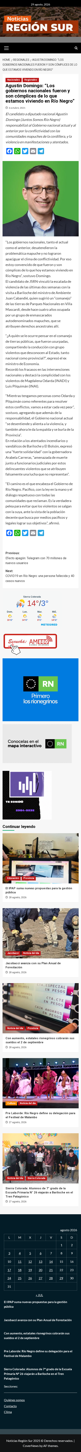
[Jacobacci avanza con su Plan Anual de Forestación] (41, 933)
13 (40, 1261)
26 (30, 1278)
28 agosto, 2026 (18, 897)
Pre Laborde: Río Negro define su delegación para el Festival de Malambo (38, 1353)
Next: (40, 576)
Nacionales (13, 79)
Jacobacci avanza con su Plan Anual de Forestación (38, 1320)
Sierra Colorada (36, 1178)
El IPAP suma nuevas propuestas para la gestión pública (35, 1304)
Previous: (36, 558)
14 (51, 1261)
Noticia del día (31, 953)
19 (30, 1270)
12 (30, 1261)
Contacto (10, 1406)
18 (19, 1270)
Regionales (30, 79)
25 (19, 1278)
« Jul (39, 1295)
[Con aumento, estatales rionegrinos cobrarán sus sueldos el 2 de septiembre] (41, 1008)
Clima (8, 1412)
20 (40, 1270)
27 (40, 1278)
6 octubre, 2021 (17, 107)
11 (19, 1261)
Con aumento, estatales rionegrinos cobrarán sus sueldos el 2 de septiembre (37, 1335)
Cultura (11, 1103)
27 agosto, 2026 (18, 1122)
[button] (6, 47)
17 (9, 1270)
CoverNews (31, 1446)
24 (9, 1278)
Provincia (28, 878)
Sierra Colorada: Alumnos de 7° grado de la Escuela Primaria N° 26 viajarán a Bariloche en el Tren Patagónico (39, 1192)
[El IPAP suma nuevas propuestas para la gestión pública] (41, 858)
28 (51, 1278)
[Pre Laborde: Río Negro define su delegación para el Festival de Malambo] (41, 1083)
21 (51, 1270)
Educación (13, 878)
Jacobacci (13, 953)
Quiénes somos (14, 1400)
